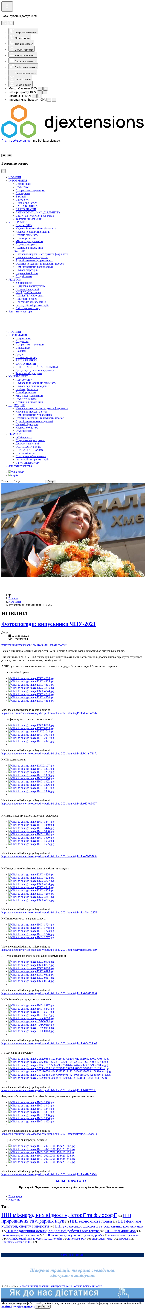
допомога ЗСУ (76, 1238)
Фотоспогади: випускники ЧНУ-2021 (48, 624)
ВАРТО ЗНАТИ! (26, 209)
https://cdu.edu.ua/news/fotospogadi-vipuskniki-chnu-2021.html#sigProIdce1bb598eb (49, 1174)
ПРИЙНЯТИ (43, 1306)
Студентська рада (26, 244)
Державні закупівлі (27, 289)
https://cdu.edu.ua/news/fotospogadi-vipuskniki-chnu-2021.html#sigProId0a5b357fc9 (49, 856)
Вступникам (23, 183)
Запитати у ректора (20, 311)
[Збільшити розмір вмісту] (45, 88)
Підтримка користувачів (30, 285)
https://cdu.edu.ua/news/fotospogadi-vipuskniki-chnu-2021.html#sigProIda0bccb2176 (49, 912)
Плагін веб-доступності (16, 140)
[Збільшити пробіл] (54, 100)
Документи (22, 199)
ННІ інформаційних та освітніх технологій (34, 1238)
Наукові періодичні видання (33, 231)
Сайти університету (28, 308)
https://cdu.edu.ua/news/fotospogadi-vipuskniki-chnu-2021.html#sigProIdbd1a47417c (49, 753)
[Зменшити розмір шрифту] (39, 92)
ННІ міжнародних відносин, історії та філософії (59, 1215)
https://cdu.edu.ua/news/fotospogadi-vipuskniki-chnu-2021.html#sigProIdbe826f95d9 (49, 949)
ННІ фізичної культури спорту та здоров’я (73, 1235)
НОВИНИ (14, 177)
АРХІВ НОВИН (72, 1255)
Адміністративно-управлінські (34, 260)
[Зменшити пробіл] (49, 100)
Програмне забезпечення (31, 301)
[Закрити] (11, 23)
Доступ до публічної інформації (35, 215)
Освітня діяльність (27, 234)
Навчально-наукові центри (32, 257)
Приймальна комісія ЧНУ (16, 1241)
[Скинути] (4, 23)
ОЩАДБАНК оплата (28, 292)
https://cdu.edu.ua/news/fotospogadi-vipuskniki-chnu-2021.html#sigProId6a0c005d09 (49, 1043)
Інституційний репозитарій (32, 305)
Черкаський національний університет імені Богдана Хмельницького (60, 1285)
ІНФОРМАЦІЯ (17, 180)
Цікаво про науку (26, 202)
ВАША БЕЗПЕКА (27, 206)
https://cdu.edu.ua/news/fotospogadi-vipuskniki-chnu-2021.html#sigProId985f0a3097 (49, 803)
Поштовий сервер (26, 298)
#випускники (9, 644)
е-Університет (24, 282)
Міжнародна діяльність (29, 241)
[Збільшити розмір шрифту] (44, 92)
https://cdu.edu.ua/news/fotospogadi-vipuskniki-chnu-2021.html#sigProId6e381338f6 (49, 993)
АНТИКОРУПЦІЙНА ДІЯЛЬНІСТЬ (38, 212)
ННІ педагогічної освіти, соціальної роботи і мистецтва (53, 1231)
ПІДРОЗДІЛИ (16, 250)
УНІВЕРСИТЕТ (18, 222)
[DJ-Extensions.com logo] (72, 137)
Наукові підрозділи (27, 269)
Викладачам (23, 193)
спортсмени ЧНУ (102, 1238)
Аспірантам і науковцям (30, 190)
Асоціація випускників (30, 247)
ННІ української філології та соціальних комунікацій (99, 1226)
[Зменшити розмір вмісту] (40, 88)
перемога (124, 1238)
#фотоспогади (58, 644)
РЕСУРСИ (14, 279)
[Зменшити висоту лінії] (34, 96)
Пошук (51, 481)
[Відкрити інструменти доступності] (7, 6)
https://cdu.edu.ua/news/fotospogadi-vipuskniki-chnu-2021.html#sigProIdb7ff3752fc (48, 1090)
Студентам (22, 186)
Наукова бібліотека (27, 273)
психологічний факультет (124, 1235)
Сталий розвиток (26, 238)
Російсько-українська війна (20, 1235)
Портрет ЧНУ (24, 225)
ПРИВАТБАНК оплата (30, 295)
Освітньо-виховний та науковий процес (40, 263)
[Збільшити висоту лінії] (39, 96)
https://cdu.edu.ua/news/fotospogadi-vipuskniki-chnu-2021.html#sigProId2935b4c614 (49, 1133)
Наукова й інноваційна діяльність (36, 228)
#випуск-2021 (41, 644)
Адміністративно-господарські (34, 266)
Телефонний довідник (29, 218)
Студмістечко (24, 276)
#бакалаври (25, 644)
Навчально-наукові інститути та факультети (42, 254)
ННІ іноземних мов (120, 1231)
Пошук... (6, 481)
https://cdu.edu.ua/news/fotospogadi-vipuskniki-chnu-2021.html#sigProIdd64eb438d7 (49, 713)
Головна (13, 598)
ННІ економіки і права (91, 1221)
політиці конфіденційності (17, 1306)
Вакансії (21, 196)
